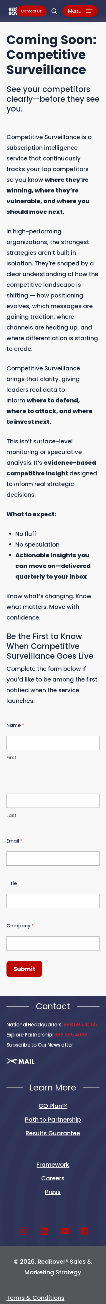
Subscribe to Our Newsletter (39, 1044)
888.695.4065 (80, 1024)
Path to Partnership (53, 1119)
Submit (24, 969)
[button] (80, 11)
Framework (53, 1164)
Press (53, 1192)
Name (15, 725)
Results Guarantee (53, 1133)
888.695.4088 (71, 1034)
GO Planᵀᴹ (53, 1106)
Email (14, 841)
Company (20, 925)
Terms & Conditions (35, 1298)
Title (11, 883)
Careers (52, 1178)
